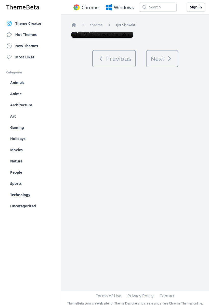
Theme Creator (28, 23)
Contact (167, 296)
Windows (124, 7)
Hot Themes (26, 34)
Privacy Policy (140, 296)
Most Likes (24, 57)
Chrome (90, 7)
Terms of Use (108, 296)
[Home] (73, 25)
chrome (96, 24)
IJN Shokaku (126, 24)
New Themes (26, 45)
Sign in (196, 7)
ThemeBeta (22, 7)
